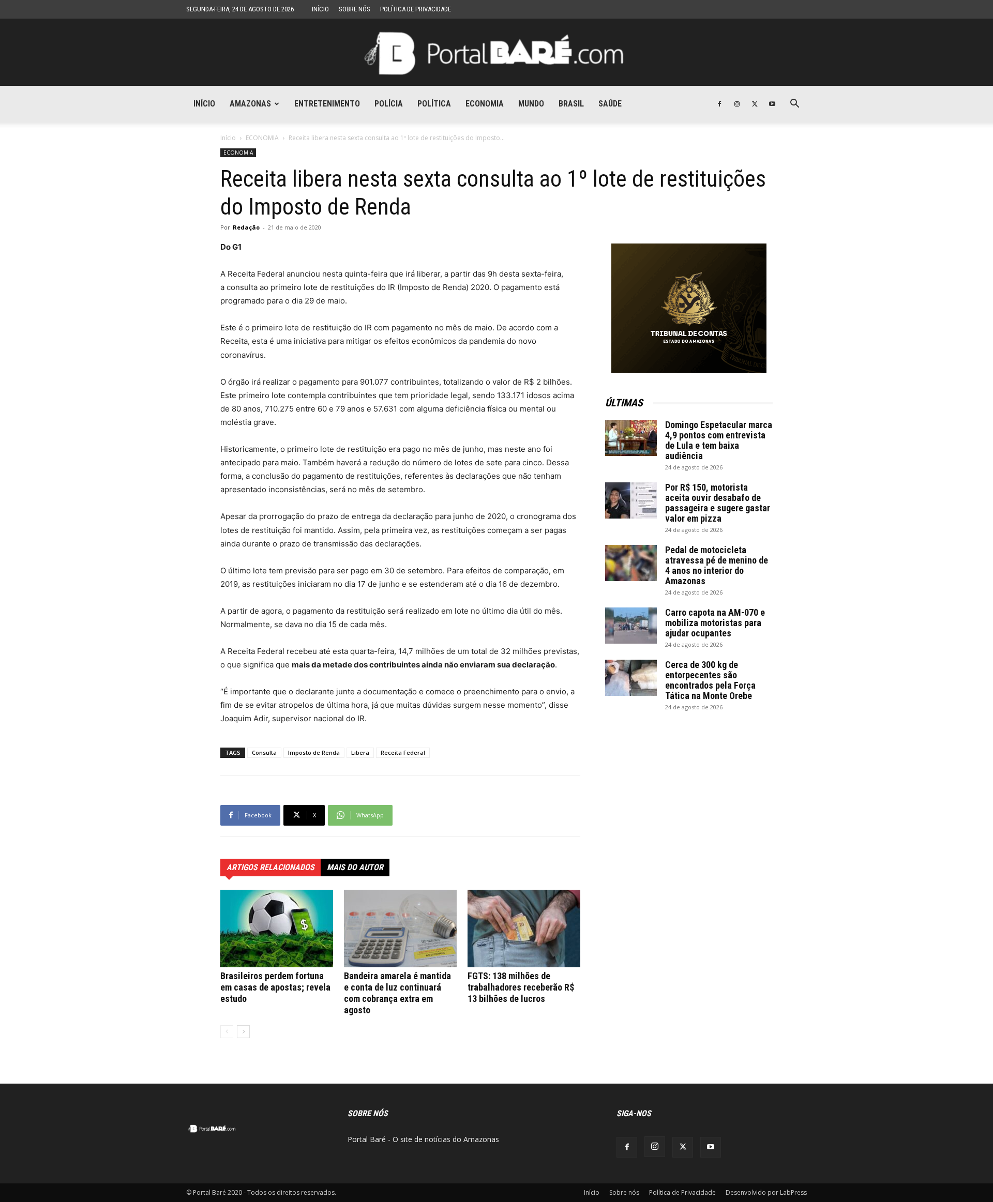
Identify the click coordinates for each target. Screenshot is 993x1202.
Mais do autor (355, 867)
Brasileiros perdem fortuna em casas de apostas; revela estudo (275, 987)
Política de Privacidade (415, 9)
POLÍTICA (434, 104)
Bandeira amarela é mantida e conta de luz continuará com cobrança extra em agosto (397, 992)
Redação (246, 227)
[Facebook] (719, 104)
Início (320, 9)
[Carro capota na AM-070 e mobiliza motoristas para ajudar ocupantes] (631, 625)
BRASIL (571, 104)
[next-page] (243, 1031)
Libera (360, 752)
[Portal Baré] (496, 53)
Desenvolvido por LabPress (766, 1192)
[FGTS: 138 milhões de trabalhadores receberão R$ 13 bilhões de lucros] (524, 928)
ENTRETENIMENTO (327, 104)
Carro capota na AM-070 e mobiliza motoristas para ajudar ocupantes (715, 622)
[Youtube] (772, 104)
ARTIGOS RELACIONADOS (270, 867)
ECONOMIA (484, 104)
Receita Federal (403, 752)
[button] (794, 105)
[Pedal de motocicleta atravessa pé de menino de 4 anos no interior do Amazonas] (631, 563)
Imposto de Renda (314, 752)
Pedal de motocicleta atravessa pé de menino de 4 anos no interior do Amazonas (716, 565)
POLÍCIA (388, 104)
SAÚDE (610, 104)
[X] (754, 104)
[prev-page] (226, 1031)
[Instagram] (737, 104)
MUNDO (531, 104)
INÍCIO (204, 104)
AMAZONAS (250, 104)
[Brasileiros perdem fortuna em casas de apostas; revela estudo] (276, 928)
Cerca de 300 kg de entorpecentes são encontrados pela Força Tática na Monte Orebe (710, 680)
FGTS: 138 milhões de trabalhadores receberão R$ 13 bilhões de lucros (521, 987)
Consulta (264, 752)
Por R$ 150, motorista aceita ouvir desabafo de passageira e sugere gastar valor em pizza (717, 503)
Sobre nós (354, 9)
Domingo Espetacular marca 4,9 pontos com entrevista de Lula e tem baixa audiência (718, 440)
